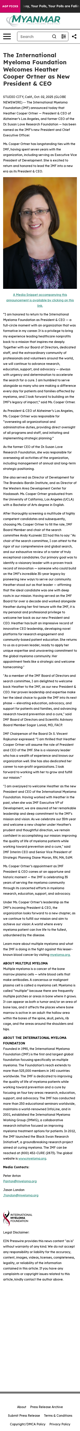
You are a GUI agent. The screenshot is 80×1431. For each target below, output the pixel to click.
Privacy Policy (59, 1424)
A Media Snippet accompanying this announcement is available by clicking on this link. (40, 300)
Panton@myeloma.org (20, 1181)
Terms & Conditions (58, 1415)
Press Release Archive (46, 1407)
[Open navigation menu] (7, 36)
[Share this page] (74, 36)
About (21, 1407)
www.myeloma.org (32, 1158)
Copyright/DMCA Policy (27, 1424)
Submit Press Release (24, 1415)
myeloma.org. (60, 955)
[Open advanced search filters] (63, 36)
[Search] (54, 36)
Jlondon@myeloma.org (20, 1195)
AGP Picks (10, 6)
